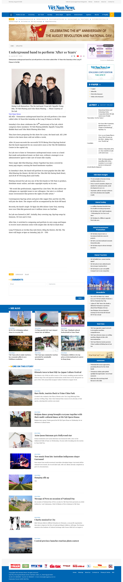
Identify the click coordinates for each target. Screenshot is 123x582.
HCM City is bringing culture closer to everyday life (18, 331)
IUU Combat (24, 21)
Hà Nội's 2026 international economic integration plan (101, 242)
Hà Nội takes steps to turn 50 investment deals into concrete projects (99, 236)
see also (15, 308)
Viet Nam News (15, 114)
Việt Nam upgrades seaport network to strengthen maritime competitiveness (101, 330)
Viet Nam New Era (41, 19)
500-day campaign (36, 21)
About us (87, 572)
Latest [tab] (93, 104)
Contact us (95, 572)
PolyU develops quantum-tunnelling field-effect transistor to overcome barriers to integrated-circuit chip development (100, 163)
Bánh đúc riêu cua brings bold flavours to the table (99, 379)
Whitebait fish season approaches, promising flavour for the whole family (100, 367)
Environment (78, 15)
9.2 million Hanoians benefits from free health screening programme (101, 207)
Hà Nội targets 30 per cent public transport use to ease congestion (100, 270)
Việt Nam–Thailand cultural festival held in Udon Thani (70, 331)
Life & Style (59, 15)
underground (19, 274)
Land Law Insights (73, 19)
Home (12, 46)
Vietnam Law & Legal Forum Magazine (76, 2)
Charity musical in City (44, 519)
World (97, 15)
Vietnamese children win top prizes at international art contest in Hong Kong (72, 357)
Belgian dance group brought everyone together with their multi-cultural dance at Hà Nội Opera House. (58, 415)
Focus (11, 19)
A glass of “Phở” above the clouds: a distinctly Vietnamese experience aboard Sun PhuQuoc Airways (101, 306)
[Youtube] (78, 56)
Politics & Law (20, 15)
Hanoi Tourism (85, 19)
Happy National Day (50, 21)
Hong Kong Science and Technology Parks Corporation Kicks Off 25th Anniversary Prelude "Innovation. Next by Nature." (100, 114)
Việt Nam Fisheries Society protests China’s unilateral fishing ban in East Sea (101, 344)
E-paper (93, 84)
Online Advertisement (97, 96)
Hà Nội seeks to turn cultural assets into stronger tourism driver (100, 265)
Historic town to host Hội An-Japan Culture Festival (57, 372)
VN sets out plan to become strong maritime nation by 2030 (100, 180)
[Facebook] (71, 56)
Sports (68, 15)
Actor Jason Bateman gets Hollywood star (53, 435)
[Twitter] (74, 56)
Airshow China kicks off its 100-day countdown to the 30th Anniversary (106, 151)
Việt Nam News (61, 8)
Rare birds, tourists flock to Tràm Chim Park (54, 393)
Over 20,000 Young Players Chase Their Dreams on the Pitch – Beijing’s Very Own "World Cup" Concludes (100, 139)
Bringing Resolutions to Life (26, 19)
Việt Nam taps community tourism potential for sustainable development (46, 357)
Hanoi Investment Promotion (56, 19)
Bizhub (90, 2)
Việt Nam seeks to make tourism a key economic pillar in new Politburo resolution (20, 357)
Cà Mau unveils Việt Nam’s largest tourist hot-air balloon (46, 331)
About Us (103, 2)
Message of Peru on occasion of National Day (54, 498)
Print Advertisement (96, 94)
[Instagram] (81, 56)
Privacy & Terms (105, 572)
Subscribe (93, 91)
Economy (31, 15)
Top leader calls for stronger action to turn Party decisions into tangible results (101, 193)
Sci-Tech (41, 15)
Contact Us (111, 2)
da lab (27, 274)
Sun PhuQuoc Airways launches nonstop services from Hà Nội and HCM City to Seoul (100, 313)
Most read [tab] (106, 104)
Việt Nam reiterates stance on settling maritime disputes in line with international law (101, 337)
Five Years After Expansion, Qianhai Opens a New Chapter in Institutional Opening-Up (106, 126)
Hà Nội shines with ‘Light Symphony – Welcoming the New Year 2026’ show (101, 213)
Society (49, 15)
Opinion (88, 15)
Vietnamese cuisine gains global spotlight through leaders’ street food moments (101, 374)
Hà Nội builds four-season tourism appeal (100, 260)
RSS (113, 572)
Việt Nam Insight (13, 21)
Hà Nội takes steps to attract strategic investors (101, 247)
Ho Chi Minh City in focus (99, 19)
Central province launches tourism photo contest (56, 540)
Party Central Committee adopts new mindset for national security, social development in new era (101, 186)
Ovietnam (96, 2)
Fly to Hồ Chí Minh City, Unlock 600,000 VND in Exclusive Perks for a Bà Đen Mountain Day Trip (101, 299)
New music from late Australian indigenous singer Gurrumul (57, 457)
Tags (11, 274)
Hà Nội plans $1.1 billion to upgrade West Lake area (100, 219)
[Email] (83, 56)
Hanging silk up (41, 477)
